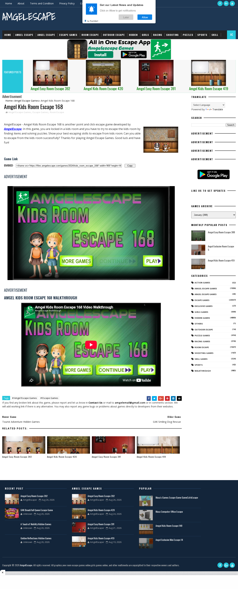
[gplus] (226, 3)
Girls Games (201, 312)
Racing (157, 35)
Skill (215, 35)
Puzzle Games (202, 335)
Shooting (172, 35)
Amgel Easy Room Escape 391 (106, 456)
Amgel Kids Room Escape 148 (169, 525)
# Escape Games (49, 398)
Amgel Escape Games (19, 112)
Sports (202, 35)
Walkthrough (203, 370)
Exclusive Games (204, 306)
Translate (217, 109)
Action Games (202, 282)
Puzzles (188, 35)
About (21, 3)
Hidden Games (202, 318)
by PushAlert (92, 20)
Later (126, 17)
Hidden (133, 35)
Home (8, 3)
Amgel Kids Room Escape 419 (151, 456)
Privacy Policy (67, 3)
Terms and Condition (42, 3)
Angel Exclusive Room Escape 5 (221, 248)
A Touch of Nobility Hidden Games (36, 524)
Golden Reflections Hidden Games (36, 538)
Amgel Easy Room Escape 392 (17, 456)
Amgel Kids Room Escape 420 (62, 456)
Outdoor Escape (114, 35)
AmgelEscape (29, 16)
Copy (130, 165)
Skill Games (201, 359)
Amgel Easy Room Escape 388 (221, 232)
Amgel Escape (24, 35)
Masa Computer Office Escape (169, 511)
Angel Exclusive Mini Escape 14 (169, 540)
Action (8, 43)
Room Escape (90, 35)
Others (199, 323)
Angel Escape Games (206, 294)
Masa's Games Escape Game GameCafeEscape (177, 497)
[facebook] (220, 3)
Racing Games (202, 341)
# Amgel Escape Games (24, 398)
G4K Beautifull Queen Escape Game (37, 510)
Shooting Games (204, 353)
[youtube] (232, 3)
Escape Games (68, 35)
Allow (145, 17)
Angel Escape (46, 35)
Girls (145, 35)
